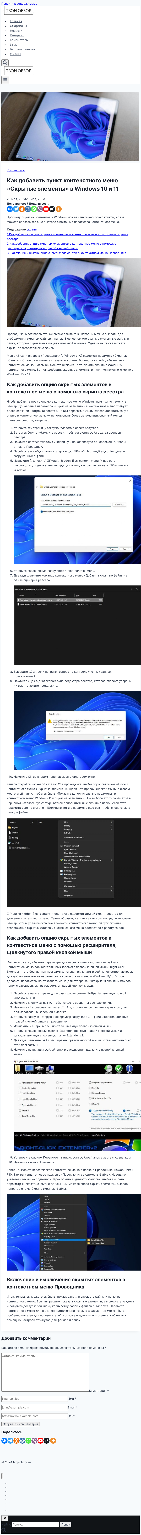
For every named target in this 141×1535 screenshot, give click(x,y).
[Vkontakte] (10, 209)
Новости (16, 30)
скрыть (32, 229)
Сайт (71, 1416)
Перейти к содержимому (19, 3)
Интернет (17, 35)
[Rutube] (52, 209)
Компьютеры (19, 40)
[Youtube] (46, 209)
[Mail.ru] (28, 209)
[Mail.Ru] (22, 1441)
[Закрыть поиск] (4, 1518)
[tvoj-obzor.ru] (18, 13)
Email (73, 1407)
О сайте (15, 54)
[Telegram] (16, 209)
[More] (58, 209)
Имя (72, 1398)
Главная (16, 21)
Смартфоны (18, 26)
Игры (14, 44)
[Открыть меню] (5, 80)
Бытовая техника (22, 49)
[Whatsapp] (34, 209)
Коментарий (99, 1390)
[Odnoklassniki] (22, 209)
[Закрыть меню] (2, 1476)
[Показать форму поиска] (5, 62)
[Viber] (40, 209)
